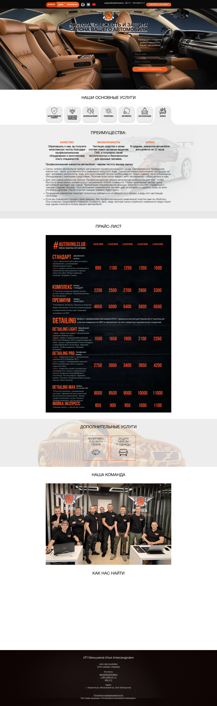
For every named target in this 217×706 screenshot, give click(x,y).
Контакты (72, 5)
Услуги (51, 5)
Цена (60, 5)
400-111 (128, 3)
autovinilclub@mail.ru (114, 3)
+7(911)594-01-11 (138, 3)
